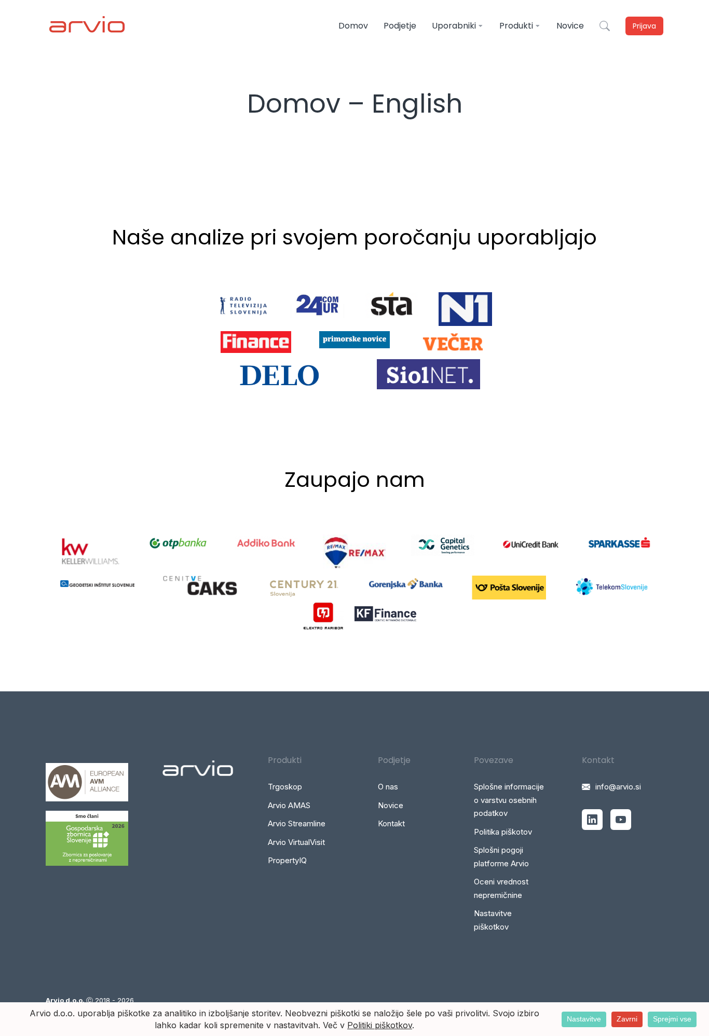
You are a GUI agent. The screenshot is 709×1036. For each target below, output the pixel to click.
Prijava (644, 26)
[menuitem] (353, 26)
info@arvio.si (618, 787)
